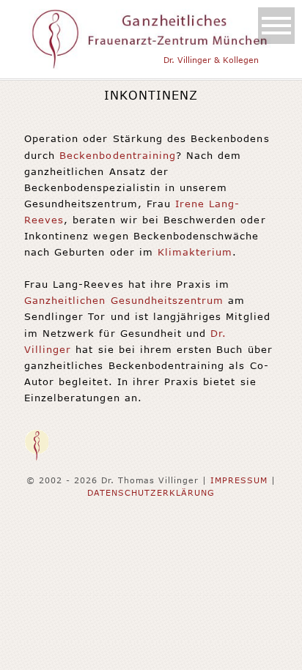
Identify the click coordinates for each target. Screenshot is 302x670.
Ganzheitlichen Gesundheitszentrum (124, 300)
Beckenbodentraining (117, 155)
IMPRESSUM (239, 480)
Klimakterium (195, 252)
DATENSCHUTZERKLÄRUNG (151, 492)
